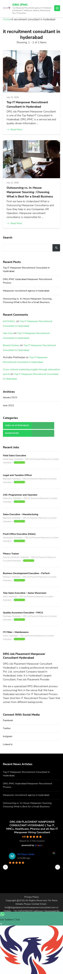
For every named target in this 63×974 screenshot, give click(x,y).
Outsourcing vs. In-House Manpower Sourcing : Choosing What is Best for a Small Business (30, 192)
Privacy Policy (31, 897)
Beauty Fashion (11, 345)
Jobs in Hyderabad (17, 425)
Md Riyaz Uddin (25, 854)
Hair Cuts (8, 333)
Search (7, 237)
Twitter (7, 728)
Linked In (7, 744)
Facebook (8, 720)
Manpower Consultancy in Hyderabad (15, 434)
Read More (16, 129)
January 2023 (10, 397)
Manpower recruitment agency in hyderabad (26, 290)
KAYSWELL (9, 321)
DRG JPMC (20, 5)
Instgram (7, 736)
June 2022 (8, 405)
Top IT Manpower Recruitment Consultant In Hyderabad (27, 104)
